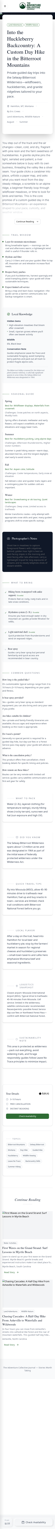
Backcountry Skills (33, 1161)
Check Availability (27, 1116)
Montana (11, 1150)
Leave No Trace (14, 1161)
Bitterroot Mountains (16, 1144)
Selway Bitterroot (37, 1144)
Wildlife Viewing (29, 1155)
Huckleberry (13, 1155)
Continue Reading (25, 221)
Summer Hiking (14, 1166)
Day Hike (24, 1150)
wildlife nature (32, 116)
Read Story (9, 1272)
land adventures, (16, 116)
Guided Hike (38, 1150)
